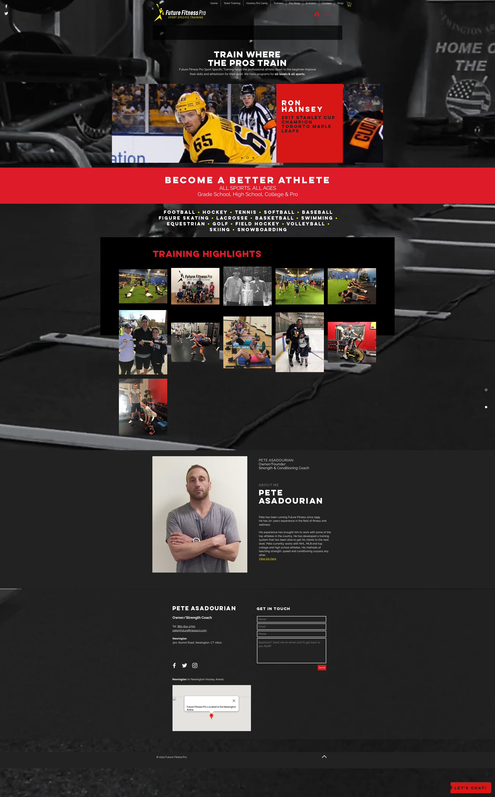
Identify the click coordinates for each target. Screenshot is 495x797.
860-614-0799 (186, 626)
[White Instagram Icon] (194, 665)
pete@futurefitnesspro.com (189, 630)
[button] (349, 4)
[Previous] (118, 123)
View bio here (267, 558)
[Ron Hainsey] (247, 158)
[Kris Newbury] (253, 158)
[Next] (377, 123)
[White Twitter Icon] (6, 13)
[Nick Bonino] (242, 158)
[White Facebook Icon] (6, 6)
